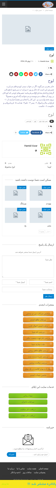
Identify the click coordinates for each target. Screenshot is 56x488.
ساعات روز (27, 472)
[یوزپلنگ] (15, 193)
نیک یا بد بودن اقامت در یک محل (38, 369)
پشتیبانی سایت (39, 472)
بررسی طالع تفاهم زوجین (38, 351)
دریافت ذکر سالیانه (28, 410)
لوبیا (49, 167)
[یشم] (40, 215)
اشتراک (11, 454)
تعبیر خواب (49, 49)
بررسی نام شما (38, 332)
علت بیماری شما (38, 344)
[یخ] (15, 215)
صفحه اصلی (43, 468)
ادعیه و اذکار (15, 472)
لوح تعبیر (28, 121)
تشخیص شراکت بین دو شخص (38, 314)
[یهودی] (40, 193)
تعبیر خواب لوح (43, 121)
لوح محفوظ (10, 167)
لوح (35, 121)
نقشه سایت (31, 468)
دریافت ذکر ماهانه (28, 416)
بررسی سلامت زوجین (38, 363)
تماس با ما (21, 468)
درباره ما (11, 468)
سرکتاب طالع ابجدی (38, 320)
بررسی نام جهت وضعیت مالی (38, 338)
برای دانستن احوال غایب (38, 326)
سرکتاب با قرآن (28, 402)
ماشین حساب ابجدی (38, 375)
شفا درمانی (28, 396)
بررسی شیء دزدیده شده (38, 357)
